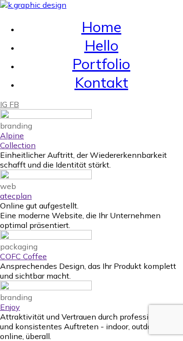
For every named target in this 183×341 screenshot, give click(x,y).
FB (14, 104)
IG (4, 104)
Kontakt (101, 82)
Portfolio (101, 64)
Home (101, 27)
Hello (101, 45)
